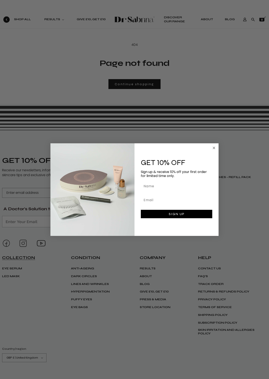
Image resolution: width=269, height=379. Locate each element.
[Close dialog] (213, 147)
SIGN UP (177, 214)
